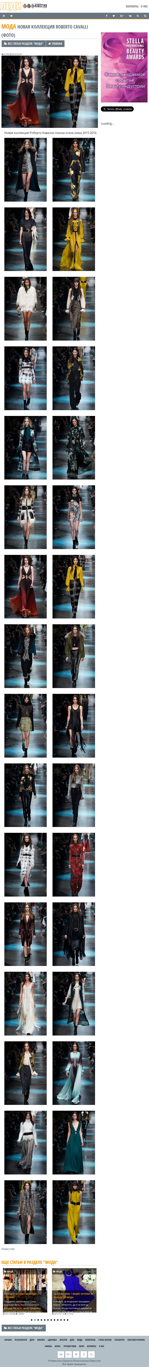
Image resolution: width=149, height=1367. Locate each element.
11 (64, 1320)
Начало (8, 1339)
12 (67, 1320)
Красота (63, 1339)
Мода (10, 1271)
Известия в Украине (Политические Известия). (76, 1360)
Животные (90, 1339)
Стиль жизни (105, 1339)
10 (61, 1320)
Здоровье (52, 1339)
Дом (72, 1339)
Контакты (132, 6)
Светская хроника (136, 1339)
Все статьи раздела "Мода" (25, 44)
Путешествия (70, 1346)
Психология (21, 1339)
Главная (56, 44)
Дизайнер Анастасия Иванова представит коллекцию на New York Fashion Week (73, 1297)
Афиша (48, 1346)
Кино (81, 1346)
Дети (32, 1339)
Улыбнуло (119, 1339)
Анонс (58, 1346)
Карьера (41, 1339)
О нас (144, 6)
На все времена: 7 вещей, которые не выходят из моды (24, 1295)
